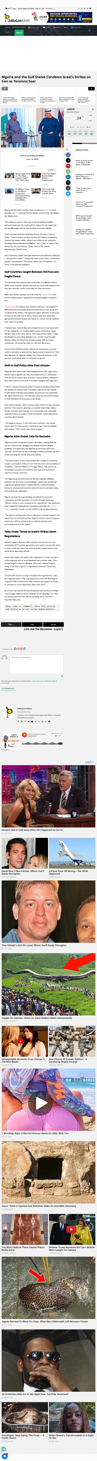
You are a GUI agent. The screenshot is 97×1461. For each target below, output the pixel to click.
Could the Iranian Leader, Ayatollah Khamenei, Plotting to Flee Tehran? (84, 100)
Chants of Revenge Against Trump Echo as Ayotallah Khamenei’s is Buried (10, 100)
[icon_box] (50, 9)
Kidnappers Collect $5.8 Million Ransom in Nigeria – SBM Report (85, 176)
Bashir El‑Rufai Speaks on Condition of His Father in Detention (84, 163)
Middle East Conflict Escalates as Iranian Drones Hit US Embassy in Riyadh (48, 100)
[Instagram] (84, 8)
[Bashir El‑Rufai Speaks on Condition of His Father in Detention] (85, 156)
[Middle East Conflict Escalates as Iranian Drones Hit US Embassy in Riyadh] (48, 91)
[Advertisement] (48, 53)
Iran (16, 213)
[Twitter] (87, 8)
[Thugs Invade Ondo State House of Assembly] (85, 183)
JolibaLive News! (36, 156)
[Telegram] (32, 721)
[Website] (42, 721)
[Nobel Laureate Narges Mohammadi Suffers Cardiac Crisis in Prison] (29, 91)
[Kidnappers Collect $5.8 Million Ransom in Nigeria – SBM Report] (85, 169)
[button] (89, 30)
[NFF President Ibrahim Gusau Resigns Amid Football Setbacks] (85, 211)
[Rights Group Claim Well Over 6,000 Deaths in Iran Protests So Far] (67, 91)
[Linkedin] (68, 177)
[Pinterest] (25, 721)
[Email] (68, 182)
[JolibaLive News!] (9, 714)
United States (47, 294)
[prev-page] (5, 88)
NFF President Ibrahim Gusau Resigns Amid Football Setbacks (84, 218)
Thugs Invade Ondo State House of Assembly (83, 190)
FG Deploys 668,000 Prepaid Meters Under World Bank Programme (85, 232)
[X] (39, 721)
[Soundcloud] (29, 721)
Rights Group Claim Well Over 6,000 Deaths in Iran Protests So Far (67, 99)
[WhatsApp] (79, 8)
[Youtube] (90, 8)
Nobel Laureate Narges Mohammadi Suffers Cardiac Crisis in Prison (29, 99)
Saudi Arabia (9, 306)
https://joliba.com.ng (23, 712)
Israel (46, 210)
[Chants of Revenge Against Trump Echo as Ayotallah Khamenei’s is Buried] (11, 91)
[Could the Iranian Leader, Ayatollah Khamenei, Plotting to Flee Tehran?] (86, 91)
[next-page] (91, 88)
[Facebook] (81, 8)
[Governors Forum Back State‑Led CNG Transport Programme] (85, 197)
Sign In (26, 33)
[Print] (68, 188)
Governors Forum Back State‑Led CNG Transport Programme (84, 204)
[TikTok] (35, 721)
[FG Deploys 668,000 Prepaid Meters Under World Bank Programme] (85, 225)
